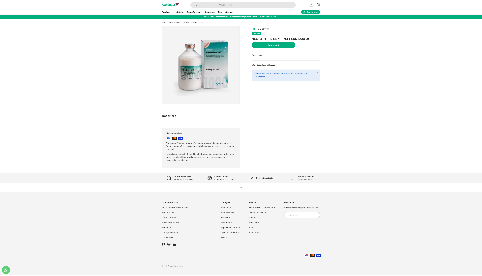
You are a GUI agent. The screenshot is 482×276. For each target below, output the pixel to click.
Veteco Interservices (175, 266)
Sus (241, 187)
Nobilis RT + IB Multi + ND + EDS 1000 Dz (189, 22)
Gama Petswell (194, 12)
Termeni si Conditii (257, 212)
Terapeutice (226, 222)
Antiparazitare (227, 212)
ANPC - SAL (254, 232)
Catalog (180, 12)
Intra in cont (273, 45)
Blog (220, 12)
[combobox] (243, 5)
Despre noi (209, 12)
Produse (166, 12)
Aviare (171, 22)
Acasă (164, 22)
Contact (229, 12)
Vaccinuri (225, 217)
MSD (254, 29)
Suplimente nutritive (230, 227)
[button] (318, 5)
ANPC (251, 227)
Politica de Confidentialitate (262, 207)
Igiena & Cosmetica (230, 232)
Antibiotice (226, 207)
